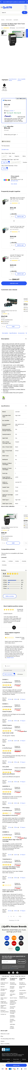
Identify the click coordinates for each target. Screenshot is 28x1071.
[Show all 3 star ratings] (14, 584)
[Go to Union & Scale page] (10, 949)
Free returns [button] (6, 145)
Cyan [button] (10, 156)
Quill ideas (12, 1024)
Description (5, 333)
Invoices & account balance (3, 994)
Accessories (21, 333)
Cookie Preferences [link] (17, 1061)
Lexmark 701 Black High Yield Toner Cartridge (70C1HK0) (17, 198)
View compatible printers (21, 80)
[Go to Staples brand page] (14, 943)
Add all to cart (14, 283)
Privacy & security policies (5, 1011)
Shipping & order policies (4, 1002)
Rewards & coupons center (23, 997)
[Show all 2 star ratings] (14, 586)
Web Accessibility (5, 1043)
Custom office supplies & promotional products (13, 1002)
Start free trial (21, 116)
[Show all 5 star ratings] (14, 580)
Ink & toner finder (22, 987)
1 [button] (8, 916)
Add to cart (16, 1065)
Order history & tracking (4, 983)
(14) (22, 582)
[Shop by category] (1, 7)
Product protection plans (12, 1020)
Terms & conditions (6, 1059)
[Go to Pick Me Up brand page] (21, 938)
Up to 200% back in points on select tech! (14, 1)
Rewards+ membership (13, 983)
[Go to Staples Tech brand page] (21, 943)
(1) (21, 586)
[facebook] (17, 972)
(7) (21, 588)
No (16, 699)
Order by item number (22, 993)
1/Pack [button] (4, 168)
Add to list (6, 149)
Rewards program (12, 987)
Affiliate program (12, 1027)
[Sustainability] (4, 398)
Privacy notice (16, 1059)
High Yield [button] (5, 162)
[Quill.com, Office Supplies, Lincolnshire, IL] (6, 1050)
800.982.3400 (14, 180)
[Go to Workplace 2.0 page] (17, 949)
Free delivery (7, 141)
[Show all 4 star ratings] (14, 582)
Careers (2, 1041)
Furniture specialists (12, 1016)
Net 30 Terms (13, 998)
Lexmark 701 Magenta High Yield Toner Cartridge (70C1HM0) (17, 255)
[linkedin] (13, 972)
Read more (10, 657)
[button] (27, 2)
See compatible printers (8, 319)
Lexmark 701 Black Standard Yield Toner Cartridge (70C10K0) (9, 528)
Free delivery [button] (5, 323)
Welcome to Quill (5, 1033)
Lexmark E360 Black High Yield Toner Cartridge (9, 311)
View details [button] (14, 183)
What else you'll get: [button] (10, 134)
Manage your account (4, 989)
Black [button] (4, 156)
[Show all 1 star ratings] (14, 588)
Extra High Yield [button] (16, 162)
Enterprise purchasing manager (12, 1012)
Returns (3, 986)
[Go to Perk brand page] (6, 943)
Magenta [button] (17, 156)
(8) (22, 584)
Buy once (7, 100)
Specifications (13, 333)
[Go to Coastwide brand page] (14, 938)
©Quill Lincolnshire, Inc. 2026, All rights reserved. (12, 1054)
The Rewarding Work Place (7, 1038)
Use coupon (21, 961)
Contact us (3, 1014)
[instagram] (9, 972)
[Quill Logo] (7, 7)
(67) (22, 580)
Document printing (12, 1007)
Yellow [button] (24, 156)
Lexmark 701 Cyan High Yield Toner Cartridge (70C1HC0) (17, 227)
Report (23, 699)
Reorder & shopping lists (22, 983)
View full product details (13, 80)
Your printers (22, 990)
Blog (2, 1036)
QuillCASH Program (12, 991)
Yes (11, 699)
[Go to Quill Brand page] (6, 938)
